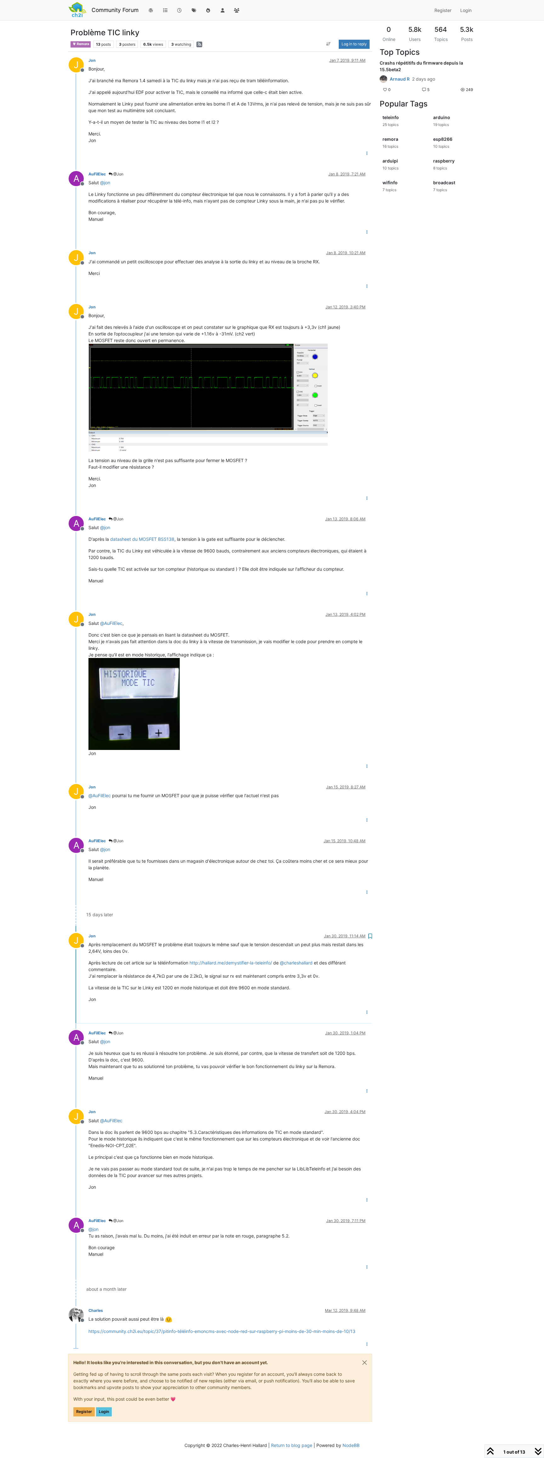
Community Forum (115, 10)
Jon (92, 60)
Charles (95, 1310)
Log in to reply (354, 44)
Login (104, 1411)
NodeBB (351, 1445)
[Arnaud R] (383, 79)
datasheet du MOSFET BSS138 (142, 539)
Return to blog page (291, 1445)
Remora (82, 44)
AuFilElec (97, 174)
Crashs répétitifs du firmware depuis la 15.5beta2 (421, 66)
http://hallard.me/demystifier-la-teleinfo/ (231, 962)
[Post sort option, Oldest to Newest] (328, 44)
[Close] (364, 1362)
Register (84, 1411)
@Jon (117, 174)
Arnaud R (400, 79)
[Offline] (78, 1314)
